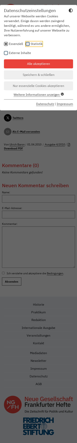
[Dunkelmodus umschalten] (70, 11)
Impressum (65, 104)
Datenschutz (45, 104)
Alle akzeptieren (38, 64)
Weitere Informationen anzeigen (37, 95)
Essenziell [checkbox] (16, 44)
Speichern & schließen (38, 75)
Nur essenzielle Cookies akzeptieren (38, 86)
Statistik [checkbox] (36, 44)
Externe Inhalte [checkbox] (20, 53)
